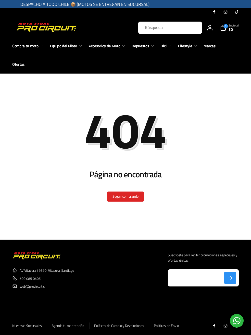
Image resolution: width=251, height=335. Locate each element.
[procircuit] (36, 258)
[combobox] (170, 28)
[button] (229, 27)
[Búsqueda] (193, 28)
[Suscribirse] (230, 278)
